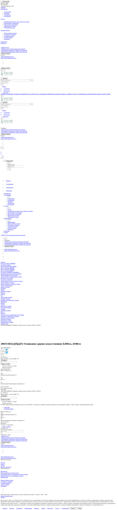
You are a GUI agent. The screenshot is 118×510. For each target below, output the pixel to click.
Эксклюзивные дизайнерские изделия (11, 276)
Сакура (3, 304)
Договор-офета (5, 484)
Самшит (3, 309)
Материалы (4, 471)
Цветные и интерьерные (7, 318)
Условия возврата (6, 483)
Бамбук (3, 303)
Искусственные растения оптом (10, 473)
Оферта (3, 497)
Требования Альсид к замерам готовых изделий (14, 474)
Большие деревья (5, 291)
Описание (7, 407)
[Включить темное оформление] (3, 70)
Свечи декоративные (6, 285)
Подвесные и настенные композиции (11, 274)
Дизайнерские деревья (7, 322)
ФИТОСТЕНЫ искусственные (9, 275)
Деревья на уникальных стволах (10, 316)
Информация (4, 477)
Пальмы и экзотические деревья (10, 300)
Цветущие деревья (6, 306)
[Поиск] (2, 148)
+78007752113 (5, 47)
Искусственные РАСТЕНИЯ (8, 266)
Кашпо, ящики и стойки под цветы (10, 284)
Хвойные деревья (6, 310)
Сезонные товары (6, 265)
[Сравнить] (4, 352)
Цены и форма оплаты (7, 480)
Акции (2, 464)
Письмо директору (6, 467)
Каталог (3, 462)
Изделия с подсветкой (7, 278)
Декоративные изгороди (7, 282)
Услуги (3, 465)
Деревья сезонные (6, 319)
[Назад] (9, 163)
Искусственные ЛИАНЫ (8, 269)
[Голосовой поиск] (3, 82)
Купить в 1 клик (5, 364)
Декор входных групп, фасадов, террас (12, 281)
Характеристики (8, 409)
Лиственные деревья (6, 297)
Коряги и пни (4, 323)
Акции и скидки (5, 287)
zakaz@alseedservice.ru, (7, 56)
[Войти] (1, 150)
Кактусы (3, 313)
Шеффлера (4, 301)
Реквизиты (4, 486)
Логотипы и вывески (6, 279)
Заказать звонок (5, 53)
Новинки (3, 288)
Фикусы (3, 293)
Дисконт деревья (5, 298)
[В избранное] (4, 349)
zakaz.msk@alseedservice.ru (8, 58)
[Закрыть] (2, 158)
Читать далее (14, 503)
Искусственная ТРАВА (7, 271)
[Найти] (6, 82)
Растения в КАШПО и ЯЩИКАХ (10, 272)
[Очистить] (32, 80)
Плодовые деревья (6, 307)
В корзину (4, 360)
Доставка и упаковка (6, 481)
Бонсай (3, 294)
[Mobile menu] (2, 118)
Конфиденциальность (7, 496)
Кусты (2, 312)
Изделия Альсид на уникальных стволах (12, 476)
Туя (2, 296)
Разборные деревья (6, 320)
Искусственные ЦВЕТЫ (7, 268)
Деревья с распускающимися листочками (12, 315)
